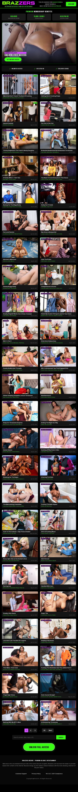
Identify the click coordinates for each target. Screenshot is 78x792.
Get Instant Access (13, 59)
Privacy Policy (36, 773)
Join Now (71, 4)
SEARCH (61, 737)
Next (50, 730)
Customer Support (21, 773)
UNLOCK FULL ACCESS (39, 747)
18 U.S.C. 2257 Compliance (54, 773)
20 (44, 730)
